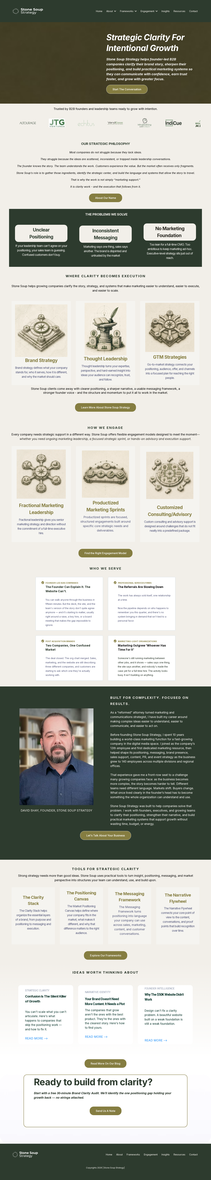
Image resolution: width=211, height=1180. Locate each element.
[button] (114, 11)
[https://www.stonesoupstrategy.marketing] (27, 11)
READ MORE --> (36, 1038)
